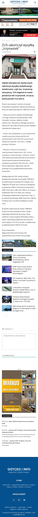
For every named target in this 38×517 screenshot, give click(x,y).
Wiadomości (15, 41)
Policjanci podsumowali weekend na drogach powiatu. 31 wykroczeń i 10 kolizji (23, 299)
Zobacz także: (7, 250)
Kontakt (29, 507)
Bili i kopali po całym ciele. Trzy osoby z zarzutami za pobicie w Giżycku (24, 280)
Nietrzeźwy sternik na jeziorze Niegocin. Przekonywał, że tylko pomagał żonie (24, 308)
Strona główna (6, 41)
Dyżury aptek (22, 507)
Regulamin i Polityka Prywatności (19, 509)
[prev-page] (3, 315)
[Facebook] (14, 500)
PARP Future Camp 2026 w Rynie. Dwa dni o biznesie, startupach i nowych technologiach (22, 270)
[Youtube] (24, 500)
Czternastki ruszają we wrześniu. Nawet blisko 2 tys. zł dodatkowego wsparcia (24, 289)
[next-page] (6, 315)
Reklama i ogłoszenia (10, 507)
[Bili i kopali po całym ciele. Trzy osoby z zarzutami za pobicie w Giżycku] (7, 280)
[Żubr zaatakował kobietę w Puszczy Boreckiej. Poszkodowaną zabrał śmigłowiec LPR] (7, 257)
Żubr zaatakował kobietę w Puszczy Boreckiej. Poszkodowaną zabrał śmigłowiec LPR (22, 258)
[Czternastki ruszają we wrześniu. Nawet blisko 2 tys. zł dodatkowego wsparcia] (7, 288)
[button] (3, 2)
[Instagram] (19, 500)
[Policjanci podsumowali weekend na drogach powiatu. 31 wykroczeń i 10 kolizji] (7, 299)
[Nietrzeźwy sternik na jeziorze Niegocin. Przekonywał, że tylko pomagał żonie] (7, 308)
